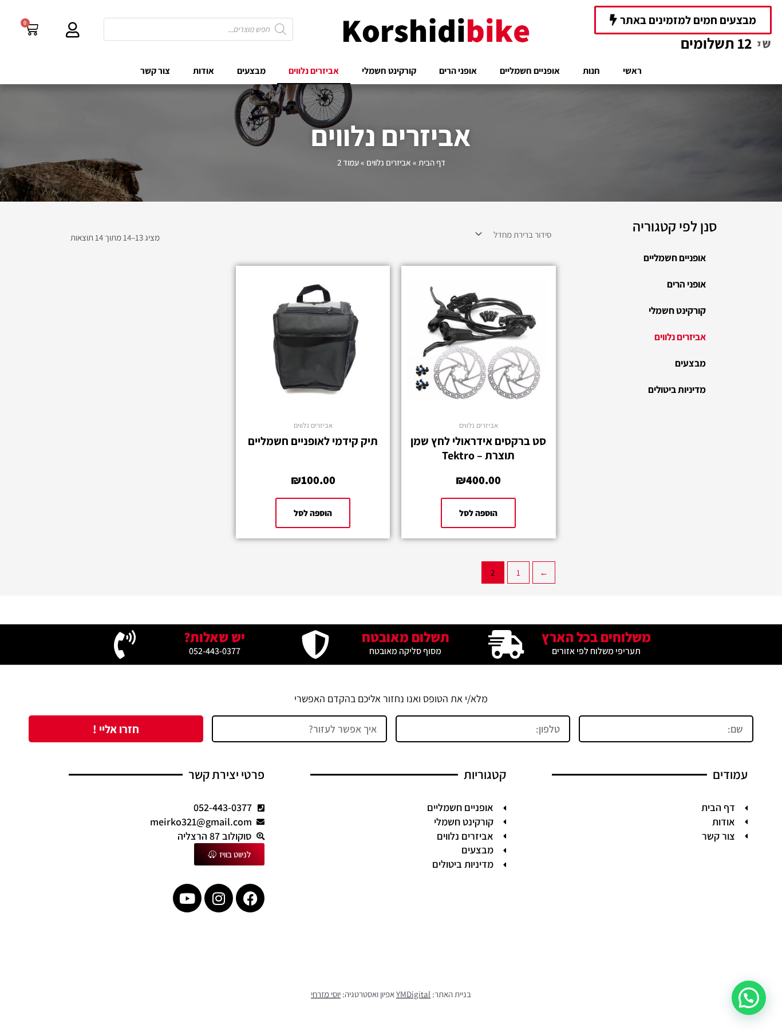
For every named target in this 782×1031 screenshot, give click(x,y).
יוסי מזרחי (326, 994)
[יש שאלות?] (124, 644)
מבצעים (251, 71)
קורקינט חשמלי (389, 71)
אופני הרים (458, 71)
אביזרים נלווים (314, 71)
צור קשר (155, 71)
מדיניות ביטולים (677, 389)
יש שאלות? (214, 637)
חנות (591, 71)
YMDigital (413, 994)
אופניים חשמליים (530, 71)
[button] (749, 998)
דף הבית (431, 162)
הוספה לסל (478, 512)
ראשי (632, 71)
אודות (203, 71)
